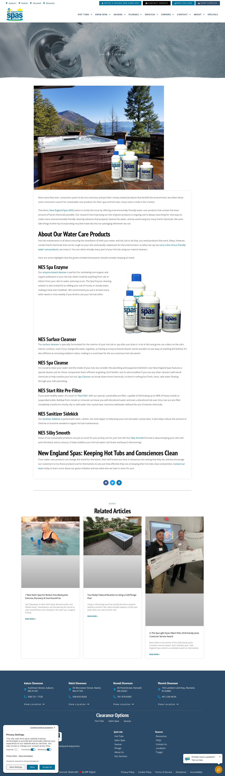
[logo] (21, 14)
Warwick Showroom (168, 683)
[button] (106, 482)
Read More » (30, 619)
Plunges (134, 14)
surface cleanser (50, 344)
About (198, 14)
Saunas (118, 14)
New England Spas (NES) (61, 210)
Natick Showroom (77, 683)
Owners (166, 14)
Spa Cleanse (83, 376)
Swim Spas (101, 14)
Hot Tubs (83, 14)
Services (150, 14)
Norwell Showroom (123, 683)
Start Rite (82, 395)
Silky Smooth (137, 437)
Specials (213, 14)
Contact (182, 14)
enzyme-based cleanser (55, 272)
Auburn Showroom (33, 683)
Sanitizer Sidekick (51, 418)
